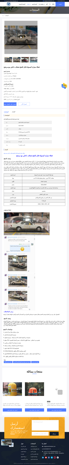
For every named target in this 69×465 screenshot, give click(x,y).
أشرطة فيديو (34, 4)
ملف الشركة (23, 446)
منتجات (28, 4)
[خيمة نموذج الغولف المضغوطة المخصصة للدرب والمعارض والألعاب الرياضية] (56, 389)
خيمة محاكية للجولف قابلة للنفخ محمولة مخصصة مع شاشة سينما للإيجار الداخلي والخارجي (34, 404)
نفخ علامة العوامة (34, 456)
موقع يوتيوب (46, 458)
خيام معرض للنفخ (8, 362)
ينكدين (43, 458)
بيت (3, 15)
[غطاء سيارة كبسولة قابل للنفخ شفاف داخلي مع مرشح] (20, 37)
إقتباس (60, 4)
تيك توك (58, 458)
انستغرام (55, 458)
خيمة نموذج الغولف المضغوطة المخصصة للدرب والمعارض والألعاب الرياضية (56, 404)
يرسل (54, 434)
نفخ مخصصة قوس (34, 459)
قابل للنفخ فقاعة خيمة (35, 449)
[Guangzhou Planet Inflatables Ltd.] (8, 4)
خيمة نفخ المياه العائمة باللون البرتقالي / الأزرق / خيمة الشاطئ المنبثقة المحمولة (12, 404)
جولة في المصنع (24, 449)
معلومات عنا (41, 4)
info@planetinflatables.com (49, 446)
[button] (37, 60)
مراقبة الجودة (23, 451)
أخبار (47, 4)
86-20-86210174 (47, 449)
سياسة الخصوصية (24, 459)
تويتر (52, 458)
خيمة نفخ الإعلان (34, 446)
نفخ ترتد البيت (33, 451)
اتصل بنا (22, 454)
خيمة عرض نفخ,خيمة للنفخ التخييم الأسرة (22, 362)
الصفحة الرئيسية (22, 4)
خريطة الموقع (23, 456)
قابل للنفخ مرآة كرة (34, 454)
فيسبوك (49, 458)
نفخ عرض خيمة (35, 362)
